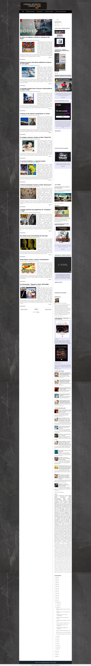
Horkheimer (56, 530)
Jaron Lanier (61, 550)
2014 (56, 598)
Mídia (70, 495)
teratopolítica (67, 572)
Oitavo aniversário (65, 567)
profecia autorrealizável (65, 563)
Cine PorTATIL (66, 557)
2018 (56, 591)
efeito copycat (56, 539)
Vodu (59, 571)
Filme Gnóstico (66, 504)
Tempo (63, 514)
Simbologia (59, 507)
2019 (56, 589)
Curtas (67, 515)
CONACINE (59, 557)
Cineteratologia (56, 534)
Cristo (61, 527)
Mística (60, 541)
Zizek (61, 571)
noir (61, 563)
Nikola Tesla (65, 559)
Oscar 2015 (69, 559)
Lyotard (64, 566)
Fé (62, 537)
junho (57, 639)
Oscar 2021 (64, 568)
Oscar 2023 (69, 551)
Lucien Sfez (57, 554)
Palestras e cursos (57, 537)
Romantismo (61, 530)
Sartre (64, 543)
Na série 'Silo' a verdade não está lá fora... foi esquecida (64, 435)
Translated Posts (64, 528)
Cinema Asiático (67, 527)
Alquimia (67, 520)
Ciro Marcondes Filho (61, 553)
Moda (65, 537)
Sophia (63, 526)
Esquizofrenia (58, 526)
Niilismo (65, 517)
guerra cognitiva (67, 530)
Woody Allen (58, 562)
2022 (56, 584)
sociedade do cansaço (64, 549)
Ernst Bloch (61, 565)
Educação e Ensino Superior (58, 531)
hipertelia (57, 548)
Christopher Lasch (61, 545)
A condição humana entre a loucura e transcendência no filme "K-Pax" (36, 89)
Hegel (64, 565)
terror (68, 523)
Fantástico (57, 502)
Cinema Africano (67, 545)
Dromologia (64, 540)
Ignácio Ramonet (68, 565)
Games (62, 538)
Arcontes (67, 552)
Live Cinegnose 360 (65, 505)
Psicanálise (56, 520)
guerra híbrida (67, 502)
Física (66, 531)
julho (57, 638)
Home (23, 11)
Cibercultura (56, 505)
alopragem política (63, 562)
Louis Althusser (59, 566)
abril (57, 643)
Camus (62, 557)
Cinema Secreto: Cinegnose (45, 662)
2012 (56, 651)
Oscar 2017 (56, 560)
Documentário (66, 521)
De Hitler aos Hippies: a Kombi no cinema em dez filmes (35, 38)
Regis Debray (57, 570)
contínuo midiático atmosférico (58, 556)
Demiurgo (56, 515)
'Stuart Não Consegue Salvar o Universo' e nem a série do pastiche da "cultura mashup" (64, 458)
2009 (56, 656)
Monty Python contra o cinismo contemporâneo (34, 259)
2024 (56, 580)
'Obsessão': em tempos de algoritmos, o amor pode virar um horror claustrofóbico (64, 484)
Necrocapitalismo (63, 546)
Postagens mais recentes (24, 309)
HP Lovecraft (68, 539)
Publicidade (62, 511)
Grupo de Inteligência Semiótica (58, 559)
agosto (57, 636)
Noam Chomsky (69, 546)
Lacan (70, 553)
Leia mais (62, 377)
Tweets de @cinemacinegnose (59, 492)
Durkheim (70, 557)
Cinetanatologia (66, 548)
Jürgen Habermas (63, 544)
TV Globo (69, 508)
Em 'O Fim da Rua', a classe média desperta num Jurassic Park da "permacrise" (65, 395)
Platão (69, 537)
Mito (64, 518)
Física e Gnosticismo (58, 522)
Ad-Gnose (62, 539)
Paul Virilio (68, 533)
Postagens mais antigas (48, 309)
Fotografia (66, 532)
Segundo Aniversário (60, 561)
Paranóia (58, 518)
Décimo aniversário (59, 564)
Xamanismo (62, 552)
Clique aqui (56, 47)
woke (70, 572)
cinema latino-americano (60, 529)
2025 (56, 579)
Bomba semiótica (65, 510)
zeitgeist (61, 548)
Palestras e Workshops (49, 11)
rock (69, 563)
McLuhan (67, 566)
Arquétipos (64, 506)
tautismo (63, 523)
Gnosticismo (57, 498)
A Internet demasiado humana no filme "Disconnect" (36, 185)
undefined (59, 377)
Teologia (70, 528)
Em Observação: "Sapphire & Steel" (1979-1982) (34, 284)
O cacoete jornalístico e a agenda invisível (32, 161)
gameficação (60, 572)
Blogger (55, 662)
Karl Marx (66, 522)
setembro (57, 607)
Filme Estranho (59, 517)
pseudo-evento (62, 535)
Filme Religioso (56, 538)
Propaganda (66, 512)
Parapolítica (56, 536)
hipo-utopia (61, 532)
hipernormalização (57, 543)
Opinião (65, 551)
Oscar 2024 (60, 560)
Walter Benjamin (67, 538)
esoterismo (69, 547)
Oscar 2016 (66, 554)
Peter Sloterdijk (66, 560)
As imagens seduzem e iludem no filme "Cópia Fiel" (35, 137)
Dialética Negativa (57, 546)
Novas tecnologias (67, 503)
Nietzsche (69, 531)
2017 (56, 593)
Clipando (58, 542)
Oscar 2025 (69, 568)
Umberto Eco (69, 541)
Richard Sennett (58, 547)
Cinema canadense (68, 525)
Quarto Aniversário (60, 569)
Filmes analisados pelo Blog (60, 11)
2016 (56, 595)
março (57, 645)
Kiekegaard (68, 544)
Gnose (70, 506)
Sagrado (67, 526)
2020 (56, 588)
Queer (65, 569)
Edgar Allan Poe (65, 564)
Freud (58, 510)
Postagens (57, 23)
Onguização (69, 567)
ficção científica (57, 513)
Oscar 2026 (55, 569)
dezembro (57, 602)
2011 (56, 652)
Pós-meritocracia (60, 551)
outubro (57, 605)
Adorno (62, 515)
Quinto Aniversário (69, 569)
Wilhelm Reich (58, 552)
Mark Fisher (66, 550)
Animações (63, 524)
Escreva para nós (40, 11)
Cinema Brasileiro (65, 519)
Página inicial (36, 309)
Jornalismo (63, 497)
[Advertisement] (45, 15)
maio (57, 641)
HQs (56, 532)
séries (70, 517)
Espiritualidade (56, 524)
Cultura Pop (60, 503)
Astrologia (69, 556)
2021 (56, 586)
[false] (36, 27)
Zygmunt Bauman (64, 547)
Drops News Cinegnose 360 (65, 536)
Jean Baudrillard (66, 513)
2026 (56, 577)
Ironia (65, 516)
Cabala (68, 529)
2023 (56, 582)
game (66, 556)
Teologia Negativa (57, 540)
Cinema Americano (59, 495)
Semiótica (65, 501)
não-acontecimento (58, 521)
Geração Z (63, 558)
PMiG (59, 549)
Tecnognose (56, 514)
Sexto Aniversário (66, 561)
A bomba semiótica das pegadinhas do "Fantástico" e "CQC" (35, 210)
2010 (56, 654)
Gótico (62, 520)
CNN (55, 564)
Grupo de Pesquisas (65, 542)
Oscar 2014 (56, 568)
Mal (68, 514)
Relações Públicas (57, 528)
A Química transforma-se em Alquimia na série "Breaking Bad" (62, 187)
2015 (56, 597)
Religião (62, 508)
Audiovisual (59, 504)
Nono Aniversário (60, 567)
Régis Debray (62, 570)
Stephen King (66, 570)
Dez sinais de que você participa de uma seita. (34, 236)
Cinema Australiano (64, 534)
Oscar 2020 (60, 568)
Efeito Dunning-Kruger (58, 558)
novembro (57, 603)
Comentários (58, 25)
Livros (55, 511)
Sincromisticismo (57, 516)
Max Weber (61, 554)
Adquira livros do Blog (30, 11)
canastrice (67, 562)
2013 (56, 600)
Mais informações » (23, 59)
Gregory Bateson (68, 558)
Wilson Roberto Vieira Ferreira (61, 303)
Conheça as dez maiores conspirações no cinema (35, 113)
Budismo (55, 557)
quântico (68, 535)
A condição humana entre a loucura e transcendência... (62, 615)
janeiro (57, 648)
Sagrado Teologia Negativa (66, 555)
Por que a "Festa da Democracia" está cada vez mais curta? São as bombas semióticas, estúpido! (65, 388)
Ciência (70, 516)
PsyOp (64, 541)
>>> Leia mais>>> (68, 343)
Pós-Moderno (56, 506)
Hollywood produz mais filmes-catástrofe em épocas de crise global (36, 63)
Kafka (55, 566)
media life (55, 545)
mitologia (58, 563)
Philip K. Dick (62, 533)
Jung (62, 525)
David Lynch (66, 553)
